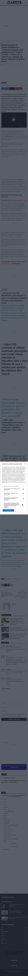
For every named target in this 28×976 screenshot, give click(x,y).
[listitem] (14, 486)
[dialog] (14, 488)
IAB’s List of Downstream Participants (15, 482)
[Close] (25, 464)
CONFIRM (8, 510)
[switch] (23, 489)
